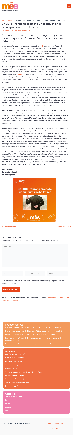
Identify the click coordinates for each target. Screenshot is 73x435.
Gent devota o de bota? (14, 361)
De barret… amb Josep (13, 386)
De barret (10, 351)
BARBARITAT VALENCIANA (14, 358)
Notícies (8, 404)
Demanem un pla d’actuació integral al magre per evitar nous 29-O (29, 344)
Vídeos (7, 411)
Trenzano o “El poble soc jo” (15, 379)
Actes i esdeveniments (13, 396)
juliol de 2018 (21, 74)
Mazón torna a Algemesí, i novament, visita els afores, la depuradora (30, 334)
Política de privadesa (55, 423)
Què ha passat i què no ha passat (17, 365)
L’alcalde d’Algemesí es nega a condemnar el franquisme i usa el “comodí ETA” (33, 327)
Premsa (8, 407)
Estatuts (56, 426)
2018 (41, 46)
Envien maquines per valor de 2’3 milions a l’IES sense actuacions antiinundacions (34, 331)
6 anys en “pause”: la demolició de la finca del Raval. (23, 372)
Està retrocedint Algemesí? (15, 375)
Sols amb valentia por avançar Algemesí (19, 382)
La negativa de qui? (12, 368)
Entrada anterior (9, 226)
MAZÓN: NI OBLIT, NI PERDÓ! (15, 354)
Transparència (56, 428)
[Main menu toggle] (69, 6)
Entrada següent (64, 226)
